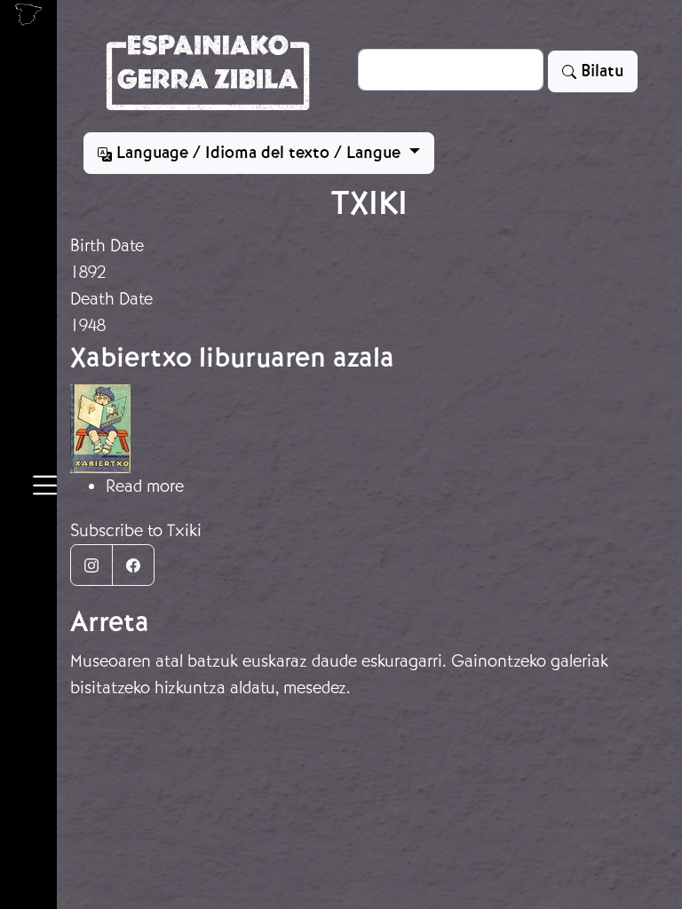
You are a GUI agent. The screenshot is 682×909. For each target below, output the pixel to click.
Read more (145, 486)
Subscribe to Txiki (136, 530)
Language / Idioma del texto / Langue (258, 152)
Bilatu (599, 71)
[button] (44, 488)
